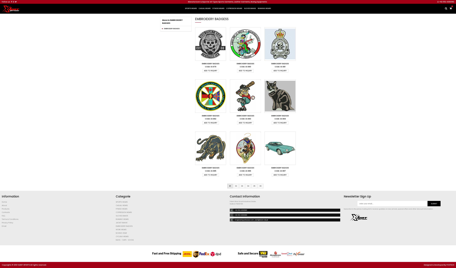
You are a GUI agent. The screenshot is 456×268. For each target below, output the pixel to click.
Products (5, 209)
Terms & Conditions (10, 219)
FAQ (3, 216)
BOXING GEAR (121, 233)
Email (4, 226)
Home (4, 202)
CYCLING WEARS (122, 236)
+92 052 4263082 (446, 2)
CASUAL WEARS (205, 8)
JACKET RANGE (121, 222)
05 (254, 186)
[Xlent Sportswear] (10, 8)
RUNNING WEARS (264, 8)
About (4, 205)
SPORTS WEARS (191, 8)
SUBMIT (434, 204)
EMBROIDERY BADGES (124, 226)
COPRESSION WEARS (234, 8)
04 (248, 186)
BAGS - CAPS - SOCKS (125, 240)
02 (236, 186)
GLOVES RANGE (250, 8)
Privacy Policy (7, 222)
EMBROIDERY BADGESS (172, 29)
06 (260, 186)
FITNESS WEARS (218, 8)
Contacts (6, 212)
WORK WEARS (121, 229)
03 (242, 186)
